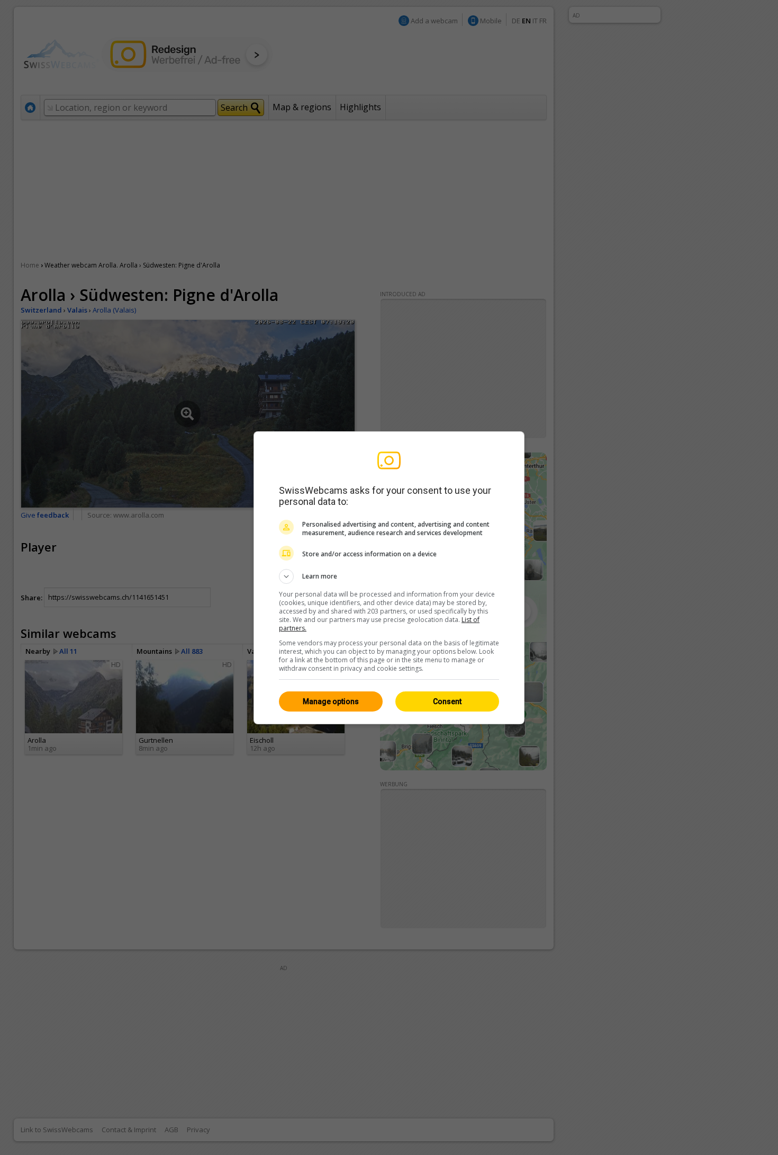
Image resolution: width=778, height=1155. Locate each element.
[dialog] (389, 577)
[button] (389, 576)
